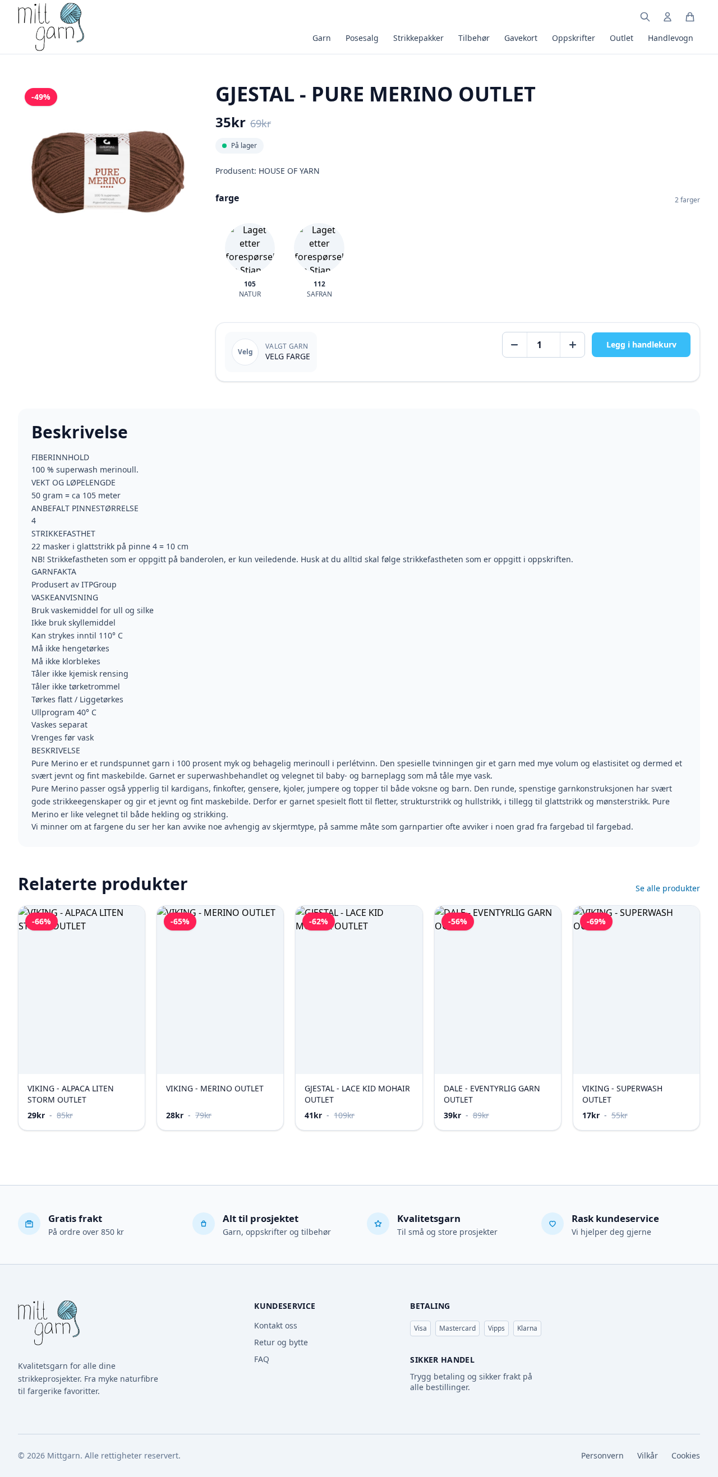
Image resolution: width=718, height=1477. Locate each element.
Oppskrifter (573, 38)
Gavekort (520, 38)
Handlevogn (670, 38)
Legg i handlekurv (641, 344)
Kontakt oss (275, 1325)
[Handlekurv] (690, 17)
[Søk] (645, 17)
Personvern (602, 1455)
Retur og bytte (281, 1342)
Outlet (621, 38)
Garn (321, 38)
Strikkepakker (418, 38)
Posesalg (362, 38)
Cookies (685, 1455)
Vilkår (647, 1455)
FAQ (261, 1359)
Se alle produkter (668, 888)
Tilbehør (474, 38)
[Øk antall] (572, 344)
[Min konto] (667, 17)
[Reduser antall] (515, 344)
